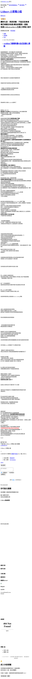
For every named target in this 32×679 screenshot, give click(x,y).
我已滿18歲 (3, 676)
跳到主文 (3, 15)
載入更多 (3, 465)
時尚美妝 (12, 30)
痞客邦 (13, 453)
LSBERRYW (4, 445)
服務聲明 (16, 658)
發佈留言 (3, 474)
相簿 (5, 33)
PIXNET (7, 656)
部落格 (5, 35)
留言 (16, 453)
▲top (2, 462)
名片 (5, 37)
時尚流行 (12, 458)
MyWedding (13, 459)
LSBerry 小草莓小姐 (11, 11)
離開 (9, 676)
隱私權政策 (26, 656)
